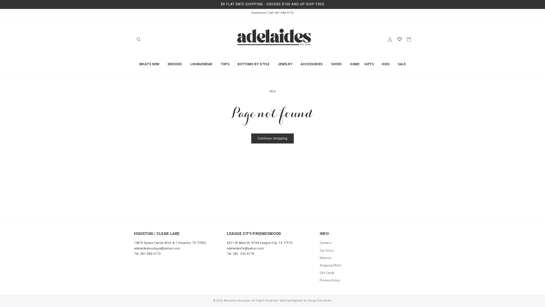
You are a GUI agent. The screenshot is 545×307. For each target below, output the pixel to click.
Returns (325, 258)
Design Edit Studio (320, 300)
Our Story (327, 250)
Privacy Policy (330, 280)
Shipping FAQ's (330, 265)
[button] (138, 39)
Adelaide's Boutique (237, 300)
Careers (325, 243)
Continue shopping (272, 138)
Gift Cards (327, 273)
